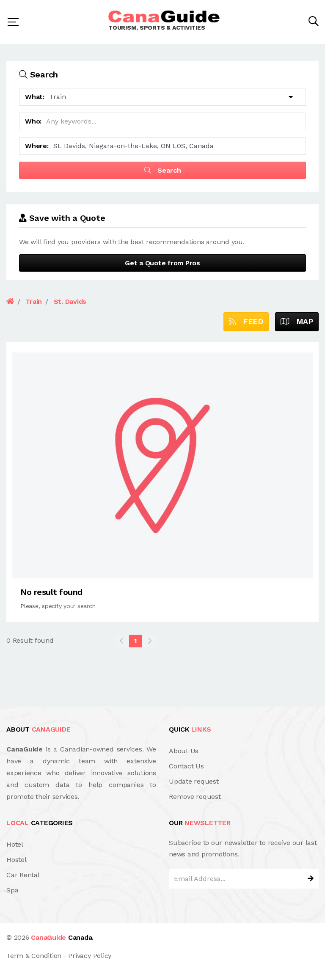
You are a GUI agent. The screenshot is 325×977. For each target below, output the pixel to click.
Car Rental (23, 875)
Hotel (14, 844)
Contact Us (186, 766)
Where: (37, 146)
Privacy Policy (89, 956)
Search (168, 170)
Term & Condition (33, 956)
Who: (33, 121)
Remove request (195, 797)
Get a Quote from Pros (162, 263)
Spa (12, 890)
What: (34, 97)
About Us (183, 751)
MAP (301, 321)
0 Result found (30, 640)
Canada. (62, 937)
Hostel (16, 860)
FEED (249, 321)
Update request (194, 781)
